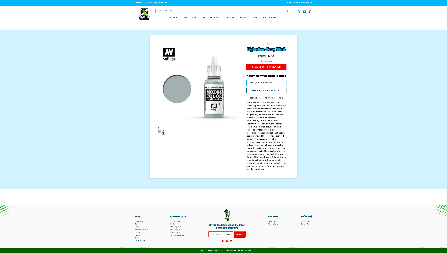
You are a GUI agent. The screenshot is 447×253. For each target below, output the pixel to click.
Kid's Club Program (303, 3)
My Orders (173, 224)
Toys (185, 18)
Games (195, 18)
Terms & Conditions (177, 235)
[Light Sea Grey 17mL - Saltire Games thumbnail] (161, 131)
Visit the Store (273, 224)
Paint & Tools (229, 18)
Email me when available (266, 91)
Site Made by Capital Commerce (238, 251)
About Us (271, 221)
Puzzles (243, 18)
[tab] (256, 98)
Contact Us (305, 224)
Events (289, 3)
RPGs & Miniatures (210, 18)
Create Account (176, 221)
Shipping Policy (175, 227)
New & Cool (173, 18)
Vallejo (266, 44)
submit (240, 234)
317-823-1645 (306, 221)
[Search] (287, 11)
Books (255, 18)
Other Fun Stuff (269, 18)
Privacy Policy (175, 232)
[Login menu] (309, 11)
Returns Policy (175, 230)
